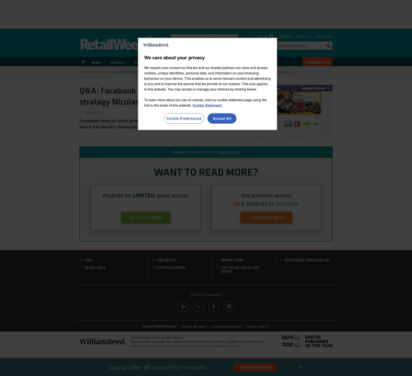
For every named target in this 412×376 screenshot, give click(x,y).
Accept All (222, 118)
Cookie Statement (207, 105)
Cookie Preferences (184, 118)
